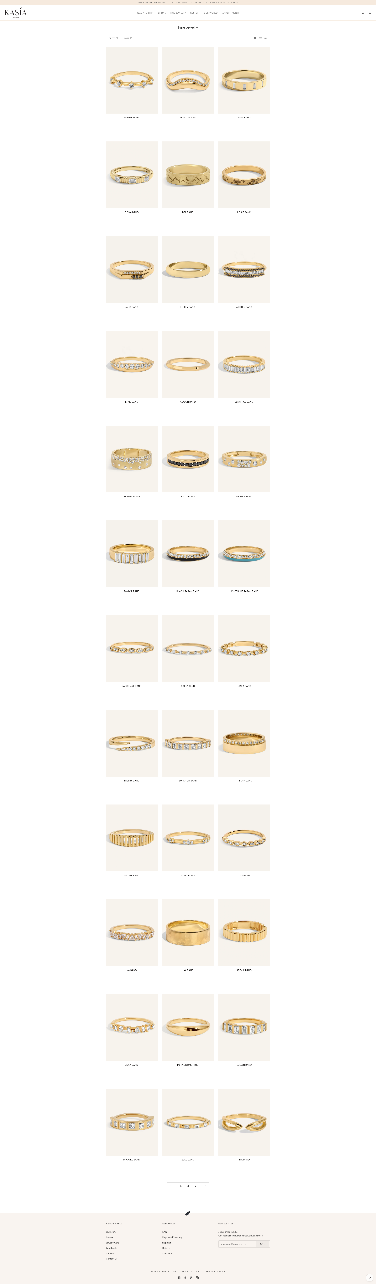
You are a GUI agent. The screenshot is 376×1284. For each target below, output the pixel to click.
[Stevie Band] (244, 932)
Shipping (166, 1242)
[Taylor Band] (132, 553)
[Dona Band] (132, 174)
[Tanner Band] (132, 459)
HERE (235, 2)
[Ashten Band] (244, 269)
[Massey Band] (244, 459)
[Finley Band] (188, 269)
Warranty (167, 1253)
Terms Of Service (214, 1271)
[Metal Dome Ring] (188, 1027)
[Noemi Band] (132, 80)
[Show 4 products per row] (266, 38)
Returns (166, 1247)
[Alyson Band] (188, 364)
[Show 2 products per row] (255, 38)
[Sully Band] (188, 837)
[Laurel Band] (132, 837)
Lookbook (111, 1247)
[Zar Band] (244, 837)
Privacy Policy (190, 1271)
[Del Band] (188, 174)
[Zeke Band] (188, 1122)
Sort (126, 38)
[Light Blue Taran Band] (244, 553)
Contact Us (112, 1258)
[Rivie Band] (132, 364)
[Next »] (205, 1185)
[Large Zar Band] (132, 648)
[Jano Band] (132, 269)
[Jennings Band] (244, 364)
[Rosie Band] (244, 174)
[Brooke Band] (132, 1122)
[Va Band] (132, 932)
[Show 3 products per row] (260, 38)
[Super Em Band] (188, 743)
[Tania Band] (244, 648)
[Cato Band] (188, 459)
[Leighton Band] (188, 80)
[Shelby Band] (132, 743)
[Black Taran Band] (188, 553)
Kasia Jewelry (162, 1271)
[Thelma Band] (244, 743)
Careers (110, 1253)
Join (262, 1244)
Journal (109, 1237)
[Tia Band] (244, 1122)
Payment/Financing (172, 1237)
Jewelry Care (112, 1242)
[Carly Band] (188, 648)
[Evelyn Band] (244, 1027)
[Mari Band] (244, 80)
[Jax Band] (188, 932)
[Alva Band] (132, 1027)
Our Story (111, 1231)
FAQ (164, 1231)
